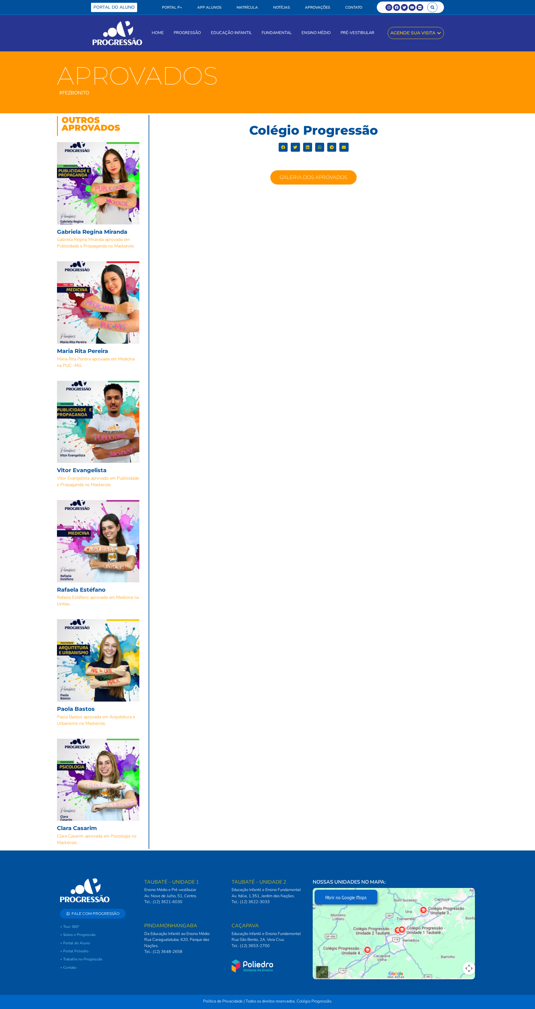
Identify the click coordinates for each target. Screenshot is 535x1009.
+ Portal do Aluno (75, 943)
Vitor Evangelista (82, 470)
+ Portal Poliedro (74, 951)
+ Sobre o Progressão (78, 934)
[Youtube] (412, 7)
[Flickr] (419, 7)
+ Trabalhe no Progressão (81, 959)
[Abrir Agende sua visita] (439, 33)
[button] (432, 7)
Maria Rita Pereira (82, 351)
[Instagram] (388, 7)
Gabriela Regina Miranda (92, 231)
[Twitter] (404, 7)
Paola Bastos (76, 709)
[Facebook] (396, 7)
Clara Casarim (77, 828)
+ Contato (68, 967)
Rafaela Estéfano (81, 589)
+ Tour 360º (69, 926)
